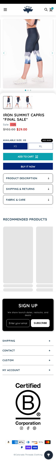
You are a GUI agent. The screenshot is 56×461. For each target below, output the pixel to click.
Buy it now (28, 166)
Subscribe (40, 323)
